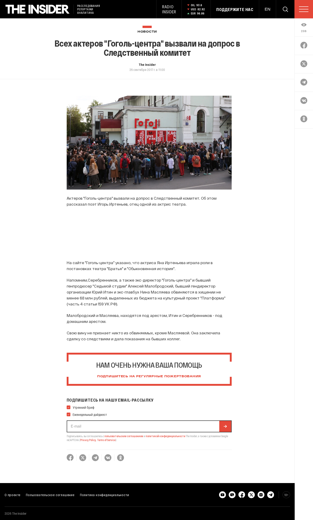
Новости (147, 32)
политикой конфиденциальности (165, 436)
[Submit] (225, 426)
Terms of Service (106, 440)
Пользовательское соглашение (50, 495)
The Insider (147, 64)
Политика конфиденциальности (104, 495)
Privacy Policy (88, 440)
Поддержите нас (234, 9)
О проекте (12, 495)
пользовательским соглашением (123, 436)
